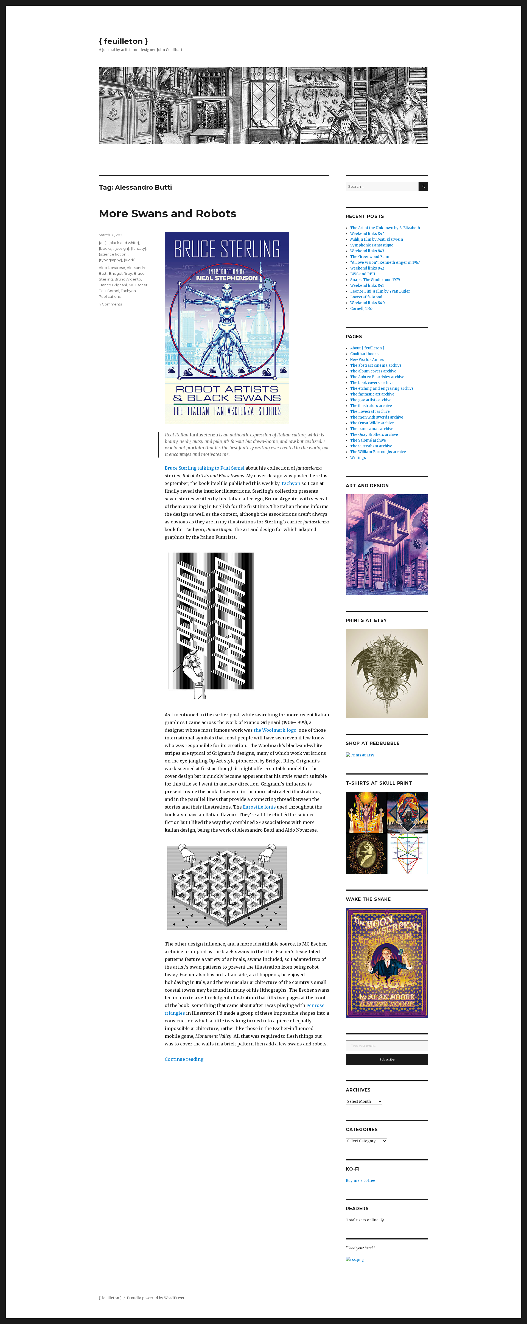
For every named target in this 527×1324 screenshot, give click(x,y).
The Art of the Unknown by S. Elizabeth (385, 228)
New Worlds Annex (367, 359)
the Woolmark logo (275, 730)
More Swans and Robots (167, 213)
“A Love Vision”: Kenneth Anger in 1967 (385, 262)
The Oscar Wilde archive (372, 423)
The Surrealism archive (371, 446)
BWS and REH (362, 274)
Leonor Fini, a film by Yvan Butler (380, 291)
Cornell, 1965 (361, 308)
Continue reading (184, 1059)
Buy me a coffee (360, 1180)
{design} (121, 248)
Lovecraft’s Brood (366, 297)
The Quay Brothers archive (374, 434)
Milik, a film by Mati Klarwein (376, 239)
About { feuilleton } (367, 348)
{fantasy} (138, 248)
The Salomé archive (368, 440)
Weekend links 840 (367, 303)
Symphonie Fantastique (371, 245)
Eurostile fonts (259, 807)
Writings (358, 457)
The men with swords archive (376, 417)
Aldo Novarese (112, 267)
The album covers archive (373, 371)
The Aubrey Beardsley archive (377, 377)
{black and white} (123, 242)
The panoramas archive (371, 429)
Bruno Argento (127, 279)
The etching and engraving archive (382, 388)
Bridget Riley (120, 273)
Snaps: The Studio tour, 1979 (375, 279)
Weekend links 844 (367, 233)
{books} (106, 248)
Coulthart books (364, 354)
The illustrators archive (371, 405)
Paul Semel (109, 290)
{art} (102, 242)
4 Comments (110, 304)
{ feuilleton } (123, 41)
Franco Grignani (113, 285)
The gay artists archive (370, 400)
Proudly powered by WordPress (155, 1298)
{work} (130, 260)
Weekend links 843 (367, 251)
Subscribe (387, 1059)
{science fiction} (113, 254)
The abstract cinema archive (376, 365)
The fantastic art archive (372, 394)
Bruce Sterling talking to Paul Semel (205, 468)
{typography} (110, 260)
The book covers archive (372, 382)
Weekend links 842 (367, 268)
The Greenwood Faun (369, 256)
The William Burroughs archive (378, 452)
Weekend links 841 (367, 285)
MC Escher (137, 285)
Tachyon (290, 483)
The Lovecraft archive (370, 411)
